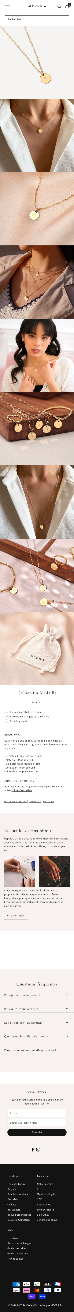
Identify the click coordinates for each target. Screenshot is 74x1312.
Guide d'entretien (17, 1253)
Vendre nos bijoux (47, 1219)
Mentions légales (47, 1194)
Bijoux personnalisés (19, 1214)
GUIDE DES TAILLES (15, 801)
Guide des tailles (17, 1248)
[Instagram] (38, 1149)
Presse (41, 1189)
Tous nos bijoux (16, 1184)
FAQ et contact (15, 1258)
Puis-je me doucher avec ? (22, 995)
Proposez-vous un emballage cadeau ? (30, 1050)
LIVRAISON (35, 801)
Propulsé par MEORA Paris (50, 1305)
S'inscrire (37, 1132)
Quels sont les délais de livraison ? (28, 1036)
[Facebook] (33, 1149)
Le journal (43, 1214)
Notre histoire (45, 1184)
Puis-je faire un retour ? (21, 1009)
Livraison (12, 1238)
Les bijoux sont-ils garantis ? (24, 1022)
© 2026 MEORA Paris (20, 1305)
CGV (39, 1199)
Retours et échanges (19, 1243)
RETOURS (48, 801)
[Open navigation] (7, 6)
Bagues (11, 1189)
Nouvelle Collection (18, 1219)
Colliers (11, 1204)
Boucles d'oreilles (17, 1194)
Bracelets (13, 1199)
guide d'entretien (21, 790)
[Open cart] (67, 6)
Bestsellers (13, 1209)
